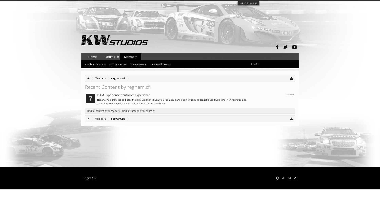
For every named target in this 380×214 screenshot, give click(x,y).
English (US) (90, 178)
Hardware (160, 103)
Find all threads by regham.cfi (138, 111)
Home (92, 57)
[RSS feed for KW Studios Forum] (295, 178)
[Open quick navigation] (291, 78)
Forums (110, 57)
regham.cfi (115, 103)
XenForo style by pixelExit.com (159, 184)
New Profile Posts (160, 64)
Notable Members (95, 64)
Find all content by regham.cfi (103, 111)
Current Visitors (117, 64)
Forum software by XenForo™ (111, 184)
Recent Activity (138, 64)
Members (130, 57)
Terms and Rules (289, 184)
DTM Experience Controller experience (123, 95)
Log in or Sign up (248, 2)
